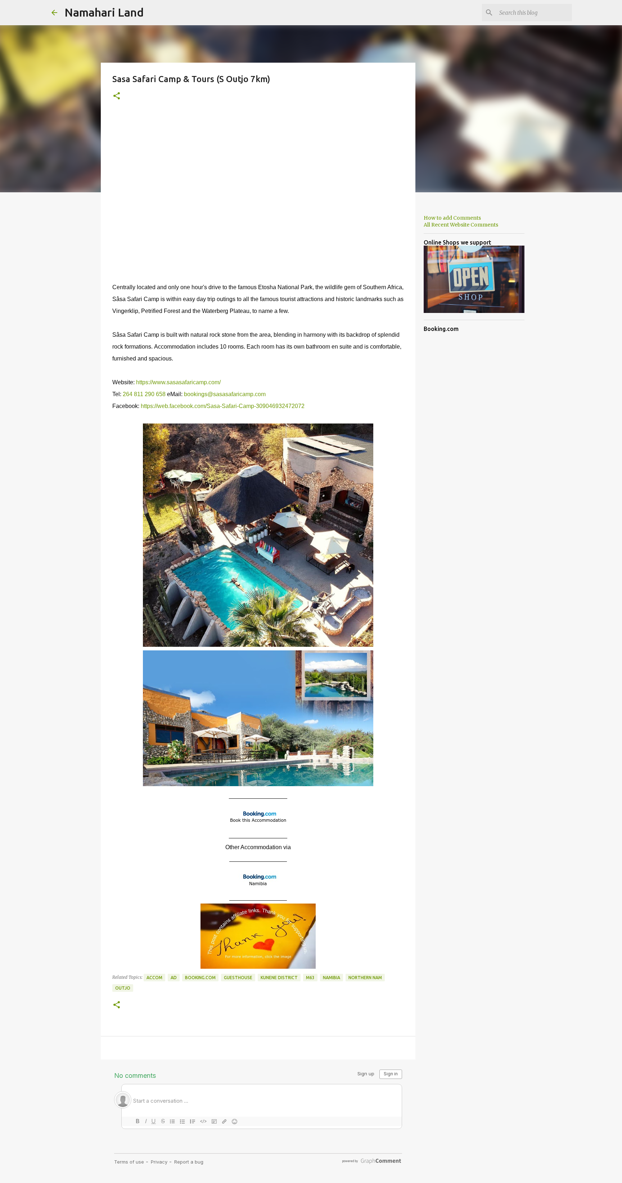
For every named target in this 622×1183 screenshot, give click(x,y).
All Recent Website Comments (461, 224)
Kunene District (279, 977)
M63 (310, 977)
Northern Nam (365, 977)
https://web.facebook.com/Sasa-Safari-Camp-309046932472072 (223, 406)
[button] (116, 96)
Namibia (331, 977)
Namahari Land (104, 12)
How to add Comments (452, 218)
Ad (174, 977)
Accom (154, 977)
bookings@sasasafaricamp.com (225, 394)
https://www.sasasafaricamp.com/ (178, 382)
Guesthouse (238, 977)
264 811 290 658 (144, 394)
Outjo (122, 988)
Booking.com (200, 977)
